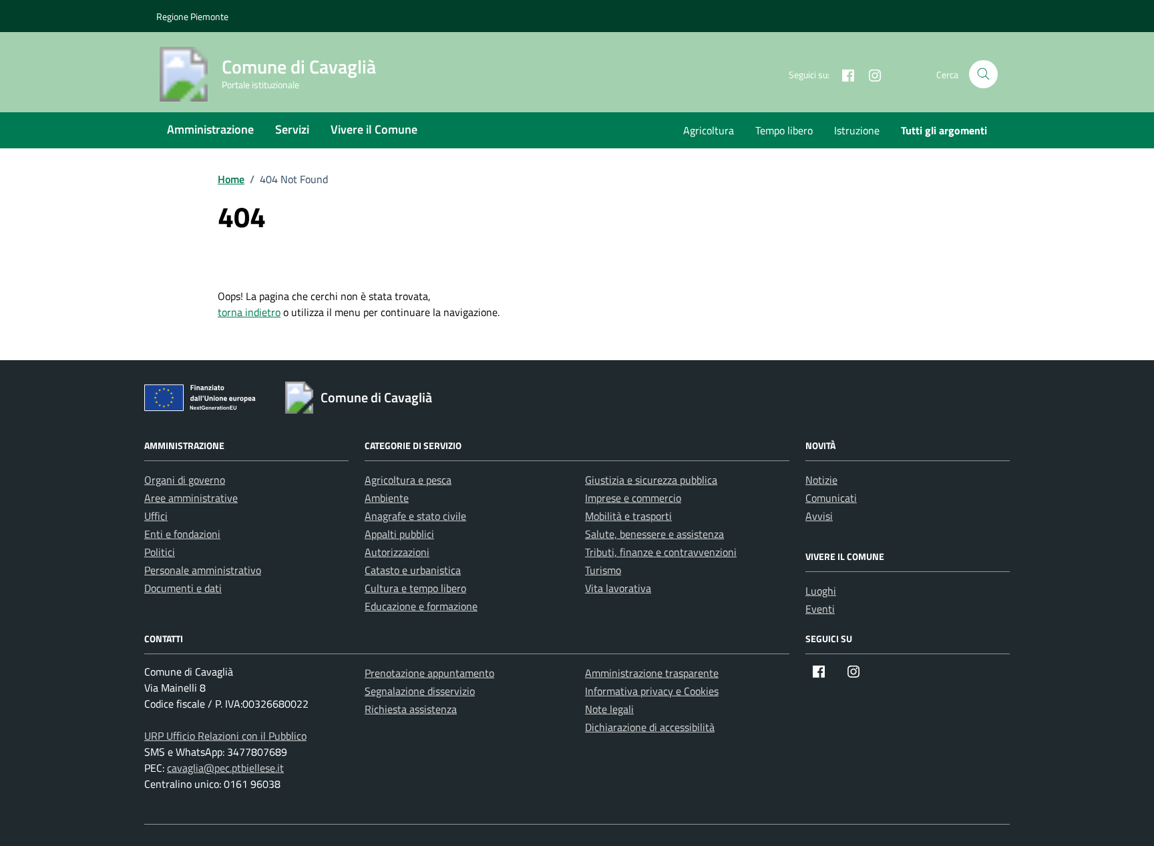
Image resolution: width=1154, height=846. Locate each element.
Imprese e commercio (633, 498)
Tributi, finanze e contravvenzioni (661, 552)
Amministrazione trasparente (652, 673)
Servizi (292, 129)
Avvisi (819, 516)
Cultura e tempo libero (415, 588)
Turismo (603, 570)
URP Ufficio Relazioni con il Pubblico (225, 736)
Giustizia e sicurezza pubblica (651, 480)
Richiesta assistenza (411, 709)
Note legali (609, 709)
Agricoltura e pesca (408, 480)
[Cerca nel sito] (983, 74)
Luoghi (820, 591)
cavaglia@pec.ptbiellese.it (225, 768)
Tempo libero (784, 130)
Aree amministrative (191, 498)
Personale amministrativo (202, 570)
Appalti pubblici (399, 534)
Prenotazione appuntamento (429, 673)
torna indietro (249, 312)
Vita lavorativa (618, 588)
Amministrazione (210, 129)
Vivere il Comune (374, 129)
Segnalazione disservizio (420, 691)
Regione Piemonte (192, 16)
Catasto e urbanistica (413, 570)
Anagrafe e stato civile (415, 516)
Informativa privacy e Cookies (652, 691)
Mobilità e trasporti (628, 516)
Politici (159, 552)
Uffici (156, 516)
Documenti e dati (183, 588)
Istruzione (857, 130)
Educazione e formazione (421, 606)
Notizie (821, 480)
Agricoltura (708, 130)
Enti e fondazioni (182, 534)
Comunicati (831, 498)
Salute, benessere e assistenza (654, 534)
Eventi (820, 609)
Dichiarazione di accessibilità (650, 727)
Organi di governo (184, 480)
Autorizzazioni (397, 552)
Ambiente (387, 498)
